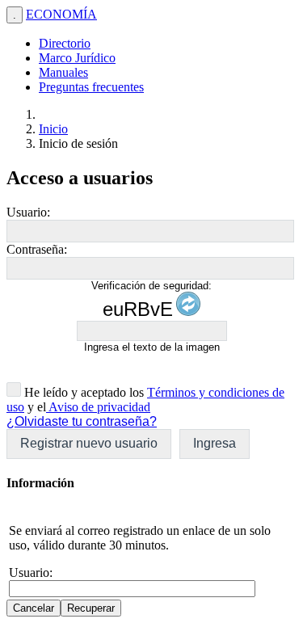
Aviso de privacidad (98, 407)
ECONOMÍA (61, 14)
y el (35, 407)
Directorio (64, 43)
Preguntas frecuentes (91, 87)
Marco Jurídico (77, 58)
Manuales (63, 72)
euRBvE (138, 309)
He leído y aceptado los (82, 392)
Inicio (53, 129)
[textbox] (150, 231)
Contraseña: (36, 249)
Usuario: (28, 212)
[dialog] (151, 546)
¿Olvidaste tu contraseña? (81, 421)
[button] (88, 444)
